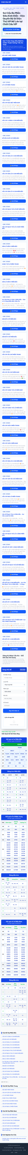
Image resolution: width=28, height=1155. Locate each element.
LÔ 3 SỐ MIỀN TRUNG (7, 1095)
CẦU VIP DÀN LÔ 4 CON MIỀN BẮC (11, 1042)
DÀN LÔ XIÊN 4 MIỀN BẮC (8, 1059)
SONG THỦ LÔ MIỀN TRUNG (9, 1098)
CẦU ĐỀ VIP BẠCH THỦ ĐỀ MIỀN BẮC (13, 565)
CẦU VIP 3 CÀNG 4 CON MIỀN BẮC (11, 1036)
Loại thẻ (5, 681)
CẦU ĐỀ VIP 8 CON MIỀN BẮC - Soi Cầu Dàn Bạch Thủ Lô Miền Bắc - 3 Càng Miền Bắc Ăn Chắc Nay (14, 584)
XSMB (24, 1150)
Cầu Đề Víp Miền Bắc (8, 1147)
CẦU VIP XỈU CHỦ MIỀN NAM (9, 1117)
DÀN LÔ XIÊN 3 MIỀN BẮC (8, 1056)
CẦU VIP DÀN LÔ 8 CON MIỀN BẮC (11, 1045)
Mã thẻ (5, 695)
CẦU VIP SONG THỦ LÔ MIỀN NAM (11, 1120)
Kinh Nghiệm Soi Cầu (17, 1150)
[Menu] (25, 2)
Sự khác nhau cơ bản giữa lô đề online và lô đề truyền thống (14, 1139)
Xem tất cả (4, 1082)
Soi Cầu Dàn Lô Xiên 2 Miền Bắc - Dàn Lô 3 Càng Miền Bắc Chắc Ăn (13, 1062)
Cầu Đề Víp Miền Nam (7, 1150)
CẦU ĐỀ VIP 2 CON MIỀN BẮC (11, 639)
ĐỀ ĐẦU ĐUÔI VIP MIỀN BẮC (9, 1039)
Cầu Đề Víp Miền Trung (19, 1147)
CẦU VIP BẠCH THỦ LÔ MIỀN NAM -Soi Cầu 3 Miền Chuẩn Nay (13, 1129)
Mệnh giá (6, 688)
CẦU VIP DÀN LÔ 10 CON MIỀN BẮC (11, 1047)
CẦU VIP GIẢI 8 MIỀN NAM (8, 1123)
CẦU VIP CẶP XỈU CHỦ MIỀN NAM (10, 1126)
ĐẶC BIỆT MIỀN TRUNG (8, 1089)
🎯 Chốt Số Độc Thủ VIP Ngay (11, 29)
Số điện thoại (7, 674)
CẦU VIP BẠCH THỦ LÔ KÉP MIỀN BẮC (12, 1050)
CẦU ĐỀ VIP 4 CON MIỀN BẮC (11, 602)
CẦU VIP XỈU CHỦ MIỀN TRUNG (10, 1101)
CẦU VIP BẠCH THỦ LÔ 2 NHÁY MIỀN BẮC (12, 1053)
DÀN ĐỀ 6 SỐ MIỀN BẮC (8, 1066)
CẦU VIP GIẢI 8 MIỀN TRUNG (9, 1103)
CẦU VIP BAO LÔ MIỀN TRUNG (10, 1106)
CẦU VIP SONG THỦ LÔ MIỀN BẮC (10, 1071)
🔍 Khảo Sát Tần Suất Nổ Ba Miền (12, 33)
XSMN (16, 1152)
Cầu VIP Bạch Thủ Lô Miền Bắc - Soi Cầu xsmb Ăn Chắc (14, 1077)
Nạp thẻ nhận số (14, 710)
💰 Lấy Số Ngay (14, 59)
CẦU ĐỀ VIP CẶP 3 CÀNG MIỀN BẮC (12, 547)
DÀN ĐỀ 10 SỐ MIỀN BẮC (8, 1068)
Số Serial (5, 702)
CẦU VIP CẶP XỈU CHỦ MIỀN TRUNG (11, 1092)
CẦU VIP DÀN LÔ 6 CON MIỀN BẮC (11, 1074)
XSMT (12, 1152)
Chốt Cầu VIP (6, 2)
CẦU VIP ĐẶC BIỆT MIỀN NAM (9, 1114)
